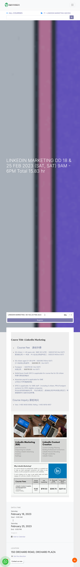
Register (40, 320)
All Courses (16, 13)
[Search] (72, 17)
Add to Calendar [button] (19, 537)
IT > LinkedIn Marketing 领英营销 (57, 13)
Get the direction (19, 556)
